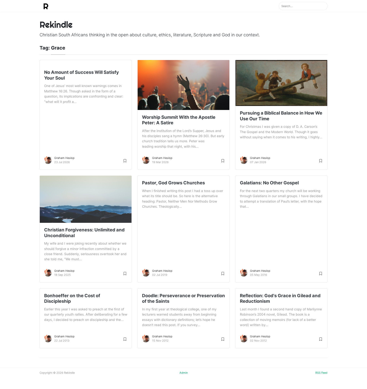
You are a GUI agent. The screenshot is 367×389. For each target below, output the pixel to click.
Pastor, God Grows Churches (173, 183)
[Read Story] (125, 160)
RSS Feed (321, 372)
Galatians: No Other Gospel (269, 183)
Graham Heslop (64, 158)
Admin (183, 372)
